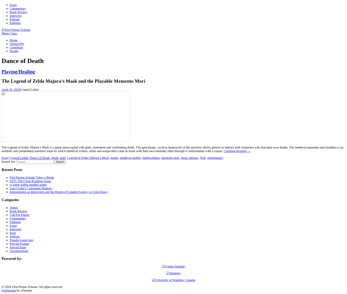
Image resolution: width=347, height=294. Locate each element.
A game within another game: (28, 184)
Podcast (14, 19)
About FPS (17, 44)
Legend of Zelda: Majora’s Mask (88, 158)
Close (13, 33)
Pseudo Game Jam (21, 240)
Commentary (18, 8)
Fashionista (9, 290)
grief (63, 158)
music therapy (189, 158)
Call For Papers (19, 215)
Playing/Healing (18, 71)
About (14, 207)
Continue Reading (237, 151)
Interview (16, 15)
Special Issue (18, 247)
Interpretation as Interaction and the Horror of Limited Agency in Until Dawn (58, 192)
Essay (13, 5)
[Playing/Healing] (66, 140)
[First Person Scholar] (16, 30)
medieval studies (130, 158)
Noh (203, 158)
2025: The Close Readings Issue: (30, 181)
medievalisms (150, 158)
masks (114, 158)
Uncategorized (19, 251)
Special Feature (19, 243)
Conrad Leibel (19, 158)
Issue (13, 233)
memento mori (170, 158)
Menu (5, 33)
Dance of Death (40, 158)
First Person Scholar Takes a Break (32, 177)
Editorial (15, 23)
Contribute (16, 47)
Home (13, 40)
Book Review (18, 12)
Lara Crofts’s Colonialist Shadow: (31, 188)
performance (215, 158)
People (14, 51)
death (54, 158)
